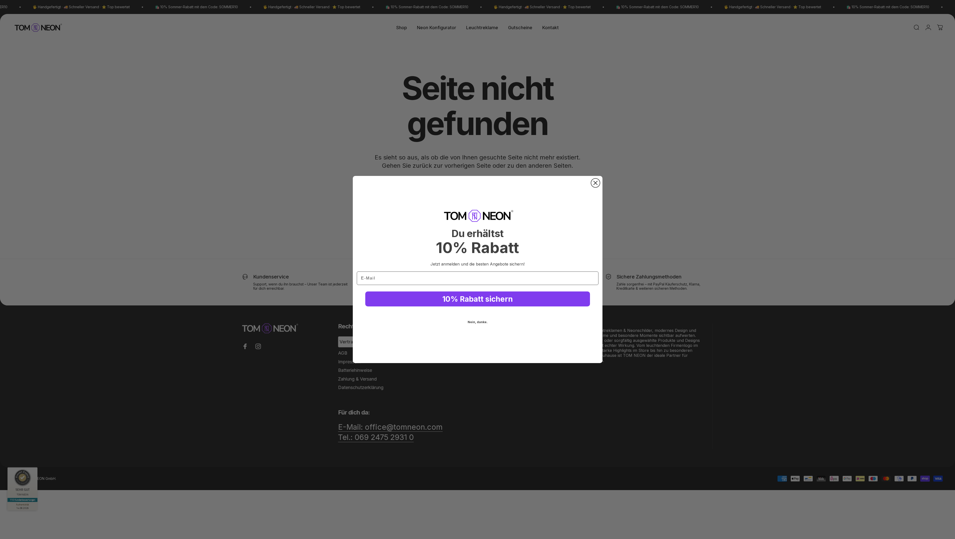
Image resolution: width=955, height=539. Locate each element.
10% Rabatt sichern (477, 298)
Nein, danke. (478, 322)
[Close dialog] (595, 182)
